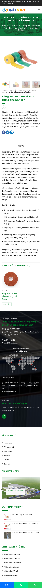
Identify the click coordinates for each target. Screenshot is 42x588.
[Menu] (39, 9)
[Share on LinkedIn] (12, 132)
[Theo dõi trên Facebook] (4, 416)
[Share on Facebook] (4, 132)
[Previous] (5, 59)
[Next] (37, 59)
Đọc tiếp (6, 304)
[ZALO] (7, 585)
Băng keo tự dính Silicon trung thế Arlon (9, 296)
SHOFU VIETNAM (15, 491)
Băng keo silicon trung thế (27, 90)
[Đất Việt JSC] (17, 9)
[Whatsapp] (35, 585)
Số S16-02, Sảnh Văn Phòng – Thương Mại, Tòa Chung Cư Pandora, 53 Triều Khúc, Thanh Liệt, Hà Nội (20, 386)
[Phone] (21, 585)
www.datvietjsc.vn (10, 392)
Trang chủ (6, 26)
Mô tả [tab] (21, 146)
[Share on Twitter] (8, 132)
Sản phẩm (16, 26)
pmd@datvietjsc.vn (11, 343)
